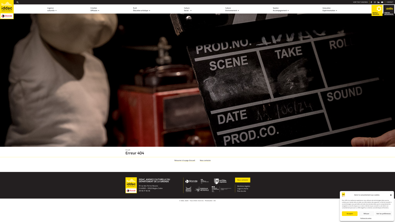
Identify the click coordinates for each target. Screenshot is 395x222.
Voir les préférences (383, 214)
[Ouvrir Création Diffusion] (98, 10)
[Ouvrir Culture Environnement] (238, 10)
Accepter (350, 214)
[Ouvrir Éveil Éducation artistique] (149, 10)
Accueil (127, 150)
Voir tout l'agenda (360, 2)
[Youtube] (382, 2)
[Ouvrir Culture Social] (191, 10)
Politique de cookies (365, 218)
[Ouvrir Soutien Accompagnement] (288, 10)
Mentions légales (243, 186)
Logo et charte (242, 189)
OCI (215, 201)
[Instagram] (375, 2)
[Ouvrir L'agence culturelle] (56, 10)
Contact (390, 2)
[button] (391, 195)
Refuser (366, 214)
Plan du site (241, 191)
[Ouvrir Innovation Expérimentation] (336, 10)
